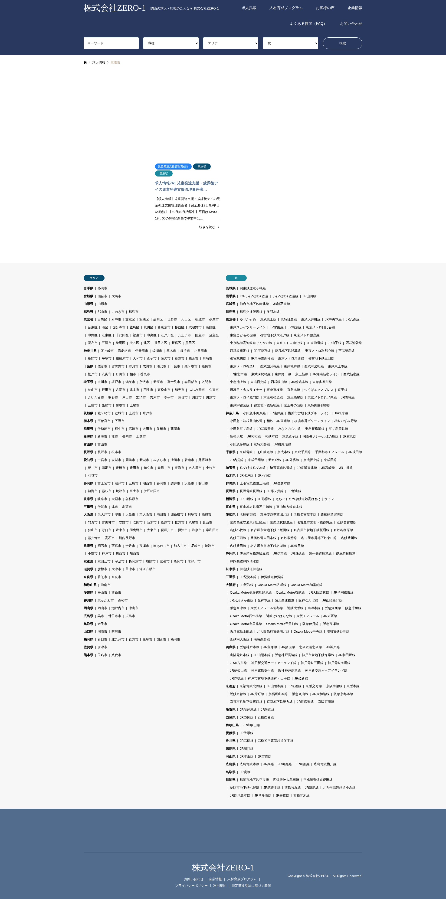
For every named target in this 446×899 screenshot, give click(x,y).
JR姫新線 (301, 678)
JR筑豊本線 (271, 787)
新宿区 (176, 343)
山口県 (88, 631)
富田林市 (108, 522)
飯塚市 (147, 639)
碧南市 (189, 460)
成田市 (147, 366)
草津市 (130, 569)
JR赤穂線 (237, 678)
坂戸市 (116, 382)
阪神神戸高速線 (289, 670)
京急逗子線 (290, 436)
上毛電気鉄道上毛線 (254, 483)
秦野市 (179, 358)
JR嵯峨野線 (305, 701)
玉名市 (102, 655)
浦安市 (161, 366)
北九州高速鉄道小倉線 (339, 787)
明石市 (102, 546)
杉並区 (179, 327)
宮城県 (88, 296)
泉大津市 (104, 514)
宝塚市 (144, 546)
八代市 (116, 655)
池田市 (161, 514)
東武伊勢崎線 (261, 374)
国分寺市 (118, 327)
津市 (115, 507)
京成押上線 (311, 460)
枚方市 (179, 522)
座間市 (93, 358)
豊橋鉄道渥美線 (332, 514)
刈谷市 (93, 475)
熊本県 (88, 655)
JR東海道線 (315, 343)
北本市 (134, 390)
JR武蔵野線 (265, 429)
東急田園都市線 (319, 405)
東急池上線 (238, 382)
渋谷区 (134, 343)
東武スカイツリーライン (248, 327)
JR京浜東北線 (307, 468)
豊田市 (134, 468)
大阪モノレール (307, 616)
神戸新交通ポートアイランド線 (274, 663)
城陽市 (151, 561)
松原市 (166, 522)
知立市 (148, 468)
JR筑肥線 (312, 787)
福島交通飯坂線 (251, 312)
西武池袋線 (354, 343)
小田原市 (200, 351)
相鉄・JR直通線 (278, 421)
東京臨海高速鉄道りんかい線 (251, 343)
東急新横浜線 (315, 429)
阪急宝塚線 (331, 624)
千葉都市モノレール (329, 452)
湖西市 (147, 483)
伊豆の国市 (152, 491)
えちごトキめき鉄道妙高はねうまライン (304, 499)
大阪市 (130, 514)
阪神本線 (264, 600)
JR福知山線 (238, 670)
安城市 (116, 460)
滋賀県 (88, 569)
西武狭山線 (279, 382)
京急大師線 (262, 444)
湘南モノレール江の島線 (320, 436)
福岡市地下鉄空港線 (254, 779)
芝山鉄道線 (265, 452)
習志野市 (118, 366)
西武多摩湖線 (239, 351)
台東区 (93, 327)
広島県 (88, 616)
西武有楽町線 (314, 366)
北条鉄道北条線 (310, 647)
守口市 (107, 530)
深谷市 (183, 397)
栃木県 (88, 421)
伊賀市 (102, 507)
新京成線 (274, 460)
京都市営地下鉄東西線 (246, 701)
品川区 (158, 319)
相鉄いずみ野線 (345, 421)
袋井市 (175, 483)
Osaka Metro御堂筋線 (307, 585)
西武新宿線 (351, 374)
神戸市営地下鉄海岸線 (318, 655)
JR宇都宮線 (262, 351)
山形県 (88, 304)
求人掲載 (249, 8)
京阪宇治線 (334, 686)
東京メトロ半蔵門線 (244, 397)
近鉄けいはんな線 (279, 616)
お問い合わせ (351, 24)
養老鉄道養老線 (251, 569)
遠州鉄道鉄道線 (320, 553)
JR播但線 (288, 647)
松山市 (102, 592)
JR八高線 (353, 319)
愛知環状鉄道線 (281, 522)
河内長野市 (127, 538)
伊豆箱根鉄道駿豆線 (254, 553)
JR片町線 (257, 694)
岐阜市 (102, 499)
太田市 (147, 429)
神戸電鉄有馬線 (339, 663)
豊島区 (134, 327)
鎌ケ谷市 (190, 366)
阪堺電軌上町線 (241, 631)
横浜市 (185, 351)
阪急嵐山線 (300, 694)
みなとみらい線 (289, 429)
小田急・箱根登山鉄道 (246, 421)
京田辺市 (104, 561)
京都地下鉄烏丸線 (280, 701)
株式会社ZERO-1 (223, 867)
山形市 (102, 304)
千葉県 (88, 366)
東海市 (179, 468)
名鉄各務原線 (343, 530)
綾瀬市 (157, 351)
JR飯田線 (297, 546)
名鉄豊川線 (349, 538)
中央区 (152, 335)
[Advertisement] (223, 114)
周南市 (102, 631)
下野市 (120, 421)
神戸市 (107, 553)
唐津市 (102, 647)
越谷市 (120, 405)
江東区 (107, 335)
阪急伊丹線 (310, 624)
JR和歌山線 (251, 725)
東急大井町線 (311, 319)
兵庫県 (88, 546)
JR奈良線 (246, 717)
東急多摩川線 (322, 382)
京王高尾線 (295, 397)
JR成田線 (355, 452)
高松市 (123, 600)
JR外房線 (292, 460)
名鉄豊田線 (238, 546)
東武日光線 (258, 382)
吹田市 (138, 522)
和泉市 (197, 530)
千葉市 (175, 366)
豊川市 (93, 468)
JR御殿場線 (282, 444)
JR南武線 (277, 413)
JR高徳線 (246, 740)
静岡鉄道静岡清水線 (244, 561)
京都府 (88, 561)
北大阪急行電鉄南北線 (273, 631)
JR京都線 (295, 686)
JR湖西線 (268, 709)
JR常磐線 (277, 327)
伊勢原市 (141, 351)
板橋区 (144, 319)
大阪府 (88, 514)
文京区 (130, 319)
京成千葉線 (256, 460)
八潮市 (120, 390)
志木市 (155, 397)
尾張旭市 (204, 460)
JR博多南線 (262, 795)
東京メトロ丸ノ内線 (322, 397)
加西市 (134, 553)
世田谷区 (160, 343)
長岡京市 (135, 561)
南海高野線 (262, 639)
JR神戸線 (333, 647)
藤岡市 (175, 429)
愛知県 (88, 460)
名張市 (127, 507)
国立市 (200, 335)
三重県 (88, 507)
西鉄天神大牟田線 (286, 779)
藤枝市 (107, 491)
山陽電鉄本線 (239, 655)
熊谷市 (113, 397)
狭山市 (93, 390)
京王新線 (301, 374)
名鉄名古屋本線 (305, 514)
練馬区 (120, 343)
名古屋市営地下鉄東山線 (319, 538)
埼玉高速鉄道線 (281, 468)
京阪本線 (353, 686)
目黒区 (102, 319)
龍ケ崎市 (104, 413)
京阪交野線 (314, 686)
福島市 (133, 312)
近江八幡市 (147, 569)
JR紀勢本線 (248, 577)
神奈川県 (90, 351)
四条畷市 (177, 514)
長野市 (102, 452)
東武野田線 (283, 374)
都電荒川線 (238, 358)
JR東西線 (330, 616)
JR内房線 (237, 460)
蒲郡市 (107, 468)
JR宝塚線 (270, 647)
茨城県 (88, 413)
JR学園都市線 (343, 592)
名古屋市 (195, 468)
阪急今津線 (238, 608)
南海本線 (314, 608)
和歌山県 (90, 585)
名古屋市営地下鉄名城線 (268, 546)
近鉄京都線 (238, 694)
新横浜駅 (236, 436)
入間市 (206, 382)
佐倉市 (102, 366)
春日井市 (164, 468)
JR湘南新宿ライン (325, 374)
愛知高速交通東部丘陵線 (248, 522)
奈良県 (88, 577)
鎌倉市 (193, 358)
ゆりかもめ (248, 319)
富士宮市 (104, 483)
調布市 (93, 343)
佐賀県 (88, 647)
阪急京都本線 (343, 694)
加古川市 (180, 546)
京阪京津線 (326, 701)
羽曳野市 (136, 530)
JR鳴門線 (246, 748)
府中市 (116, 319)
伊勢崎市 (104, 429)
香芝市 (102, 577)
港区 (105, 327)
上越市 (141, 436)
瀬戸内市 (118, 608)
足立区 (214, 335)
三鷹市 (107, 343)
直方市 (133, 639)
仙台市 (102, 296)
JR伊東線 (280, 553)
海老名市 (124, 351)
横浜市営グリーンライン (312, 421)
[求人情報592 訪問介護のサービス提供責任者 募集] (258, 196)
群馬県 (88, 429)
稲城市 (200, 319)
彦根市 (102, 569)
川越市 (211, 397)
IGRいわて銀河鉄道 (254, 296)
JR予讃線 (246, 733)
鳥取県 (88, 624)
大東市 (152, 530)
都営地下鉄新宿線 (267, 405)
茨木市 (152, 522)
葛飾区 (211, 327)
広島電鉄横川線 (325, 764)
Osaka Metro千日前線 (282, 624)
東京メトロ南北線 (289, 343)
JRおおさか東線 (241, 600)
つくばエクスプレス (319, 390)
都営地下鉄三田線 (321, 358)
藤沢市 (166, 358)
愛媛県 (88, 592)
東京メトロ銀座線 (307, 335)
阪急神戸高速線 (286, 655)
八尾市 (193, 522)
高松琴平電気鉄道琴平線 (275, 740)
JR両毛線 (264, 475)
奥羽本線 (273, 312)
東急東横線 (275, 390)
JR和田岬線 (346, 655)
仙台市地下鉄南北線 (254, 304)
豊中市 (120, 530)
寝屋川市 (167, 530)
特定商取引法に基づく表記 (251, 885)
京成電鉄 (246, 452)
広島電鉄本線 (249, 764)
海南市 (106, 585)
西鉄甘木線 (301, 795)
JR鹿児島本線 (240, 795)
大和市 (138, 358)
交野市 (124, 522)
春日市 (102, 639)
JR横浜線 (349, 436)
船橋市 (206, 366)
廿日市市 (114, 616)
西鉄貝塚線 (293, 787)
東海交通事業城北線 (274, 514)
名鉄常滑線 (289, 538)
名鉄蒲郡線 (248, 514)
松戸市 (93, 374)
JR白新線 (246, 499)
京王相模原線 (273, 397)
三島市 (133, 483)
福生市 (138, 335)
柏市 (133, 374)
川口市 (197, 397)
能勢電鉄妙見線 (338, 631)
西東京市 (164, 327)
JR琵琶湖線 (248, 709)
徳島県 (231, 748)
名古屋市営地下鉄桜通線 (311, 530)
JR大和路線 (320, 694)
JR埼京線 (295, 327)
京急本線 (293, 390)
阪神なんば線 (308, 600)
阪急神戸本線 (249, 647)
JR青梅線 (348, 397)
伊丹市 (130, 546)
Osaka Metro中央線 (308, 631)
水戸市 (147, 413)
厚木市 (171, 351)
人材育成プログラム (286, 8)
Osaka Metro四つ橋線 (246, 616)
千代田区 (122, 335)
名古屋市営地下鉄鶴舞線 (315, 522)
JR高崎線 (328, 468)
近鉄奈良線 (266, 717)
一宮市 (102, 460)
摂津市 (183, 530)
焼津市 (120, 491)
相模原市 (122, 358)
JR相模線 (254, 436)
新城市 (144, 460)
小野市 (93, 553)
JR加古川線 (238, 663)
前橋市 (161, 429)
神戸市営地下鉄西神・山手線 (269, 678)
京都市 (165, 561)
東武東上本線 (338, 366)
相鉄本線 (271, 436)
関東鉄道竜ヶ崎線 (253, 288)
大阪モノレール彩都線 (266, 608)
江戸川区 (167, 335)
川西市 (120, 553)
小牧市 (211, 468)
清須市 (175, 460)
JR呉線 (268, 764)
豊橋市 (120, 468)
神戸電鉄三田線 (312, 663)
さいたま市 (96, 397)
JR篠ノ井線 (275, 491)
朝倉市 (161, 639)
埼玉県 (88, 382)
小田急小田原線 (254, 413)
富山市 (102, 444)
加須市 (141, 397)
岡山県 (88, 608)
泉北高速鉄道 (284, 600)
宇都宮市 (104, 421)
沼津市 (120, 483)
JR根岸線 (341, 413)
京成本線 (283, 452)
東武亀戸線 (292, 366)
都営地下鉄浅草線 (288, 351)
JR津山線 (246, 756)
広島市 (130, 616)
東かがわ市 (106, 600)
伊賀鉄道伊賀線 (272, 577)
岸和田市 (212, 530)
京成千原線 (303, 452)
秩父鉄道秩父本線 (253, 468)
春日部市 (190, 382)
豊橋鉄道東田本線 (263, 538)
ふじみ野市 (197, 390)
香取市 (145, 374)
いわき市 (118, 312)
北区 (147, 343)
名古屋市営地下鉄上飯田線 (269, 530)
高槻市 (206, 514)
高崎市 (133, 429)
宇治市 (120, 561)
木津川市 (194, 561)
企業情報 (355, 8)
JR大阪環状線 (319, 592)
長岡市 (127, 436)
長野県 (88, 452)
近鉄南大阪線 (239, 639)
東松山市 (164, 390)
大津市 (116, 569)
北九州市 (118, 639)
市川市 (133, 366)
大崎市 (116, 296)
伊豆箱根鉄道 (345, 553)
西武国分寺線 (270, 366)
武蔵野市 (195, 327)
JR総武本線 (299, 382)
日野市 (172, 319)
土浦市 (133, 413)
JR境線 (245, 772)
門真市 (93, 522)
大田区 (186, 319)
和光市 (179, 390)
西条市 (116, 592)
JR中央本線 (333, 319)
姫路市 (210, 546)
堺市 (118, 514)
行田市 (107, 390)
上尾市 (134, 405)
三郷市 (93, 405)
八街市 (107, 374)
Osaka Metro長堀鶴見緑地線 (251, 592)
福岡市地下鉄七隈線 (244, 787)
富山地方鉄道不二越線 (256, 507)
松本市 (116, 452)
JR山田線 (309, 296)
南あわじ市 (161, 546)
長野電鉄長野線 (251, 491)
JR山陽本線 (262, 655)
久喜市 (214, 390)
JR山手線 (334, 343)
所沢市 (144, 382)
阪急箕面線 (333, 608)
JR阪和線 (246, 585)
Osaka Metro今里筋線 (246, 624)
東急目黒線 (289, 319)
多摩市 (214, 319)
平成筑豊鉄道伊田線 (318, 779)
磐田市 (203, 483)
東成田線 (330, 460)
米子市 (102, 624)
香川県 (88, 600)
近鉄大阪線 (295, 608)
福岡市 (175, 639)
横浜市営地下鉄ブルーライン (309, 413)
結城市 (120, 413)
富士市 (134, 491)
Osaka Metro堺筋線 (290, 592)
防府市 (116, 631)
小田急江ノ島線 (241, 429)
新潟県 (88, 436)
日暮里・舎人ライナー (246, 390)
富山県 (88, 444)
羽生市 (148, 390)
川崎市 (207, 358)
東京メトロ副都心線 (319, 351)
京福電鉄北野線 (251, 686)
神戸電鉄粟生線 (262, 670)
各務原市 (131, 499)
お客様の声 (325, 8)
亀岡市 (179, 561)
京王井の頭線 (293, 405)
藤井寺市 (94, 538)
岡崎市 (130, 460)
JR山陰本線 (275, 686)
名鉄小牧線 (238, 530)
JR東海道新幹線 (262, 358)
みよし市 (159, 460)
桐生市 (120, 429)
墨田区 (190, 343)
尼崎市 (196, 546)
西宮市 (116, 546)
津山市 (133, 608)
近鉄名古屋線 (346, 522)
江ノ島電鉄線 (338, 429)
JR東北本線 (238, 374)
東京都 (88, 319)
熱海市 (93, 491)
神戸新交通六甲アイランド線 (326, 670)
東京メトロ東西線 (291, 358)
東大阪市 (145, 514)
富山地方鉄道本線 (289, 507)
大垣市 (116, 499)
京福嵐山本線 (278, 694)
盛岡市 (102, 288)
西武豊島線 (346, 351)
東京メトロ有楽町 (243, 366)
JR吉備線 (264, 756)
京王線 (343, 390)
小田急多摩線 (239, 444)
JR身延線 (298, 553)
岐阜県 (88, 499)
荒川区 (148, 327)
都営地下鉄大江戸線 (274, 335)
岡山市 (102, 608)
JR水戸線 (246, 475)
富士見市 (173, 382)
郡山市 (102, 312)
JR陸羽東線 (281, 304)
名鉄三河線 (238, 538)
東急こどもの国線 (243, 335)
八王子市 (184, 335)
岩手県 (88, 288)
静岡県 (88, 483)
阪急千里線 (353, 608)
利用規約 (219, 885)
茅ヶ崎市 (107, 351)
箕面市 (207, 522)
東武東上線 (268, 319)
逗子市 (152, 358)
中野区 (93, 335)
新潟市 (102, 436)
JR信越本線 (281, 483)
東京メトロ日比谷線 (320, 327)
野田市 (120, 374)
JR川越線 (346, 468)
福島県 (88, 312)
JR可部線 (285, 764)
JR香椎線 (282, 795)
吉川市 (102, 382)
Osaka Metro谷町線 (272, 585)
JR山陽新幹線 (332, 600)
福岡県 (88, 639)
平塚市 (107, 358)
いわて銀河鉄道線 (285, 296)
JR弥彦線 (264, 499)
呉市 (101, 616)
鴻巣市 (130, 382)
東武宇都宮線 (239, 405)
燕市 (115, 436)
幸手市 (169, 397)
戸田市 (127, 397)
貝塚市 (192, 514)
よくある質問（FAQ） (308, 24)
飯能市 (107, 405)
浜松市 (189, 483)
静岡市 (161, 483)
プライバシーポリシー (191, 885)
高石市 (110, 538)
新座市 (158, 382)
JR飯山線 (295, 491)
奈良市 (116, 577)
